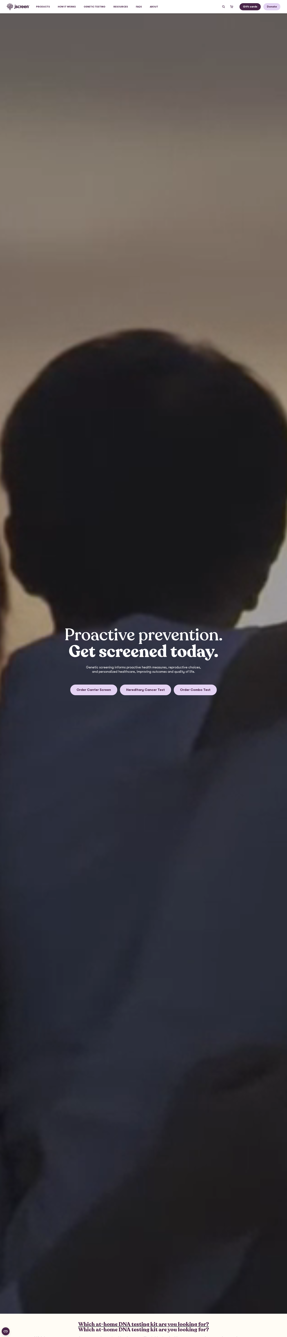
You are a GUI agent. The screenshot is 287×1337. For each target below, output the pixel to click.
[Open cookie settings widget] (6, 1331)
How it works (67, 6)
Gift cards (250, 6)
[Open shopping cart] (231, 6)
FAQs (139, 6)
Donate (272, 6)
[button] (43, 6)
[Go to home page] (18, 6)
